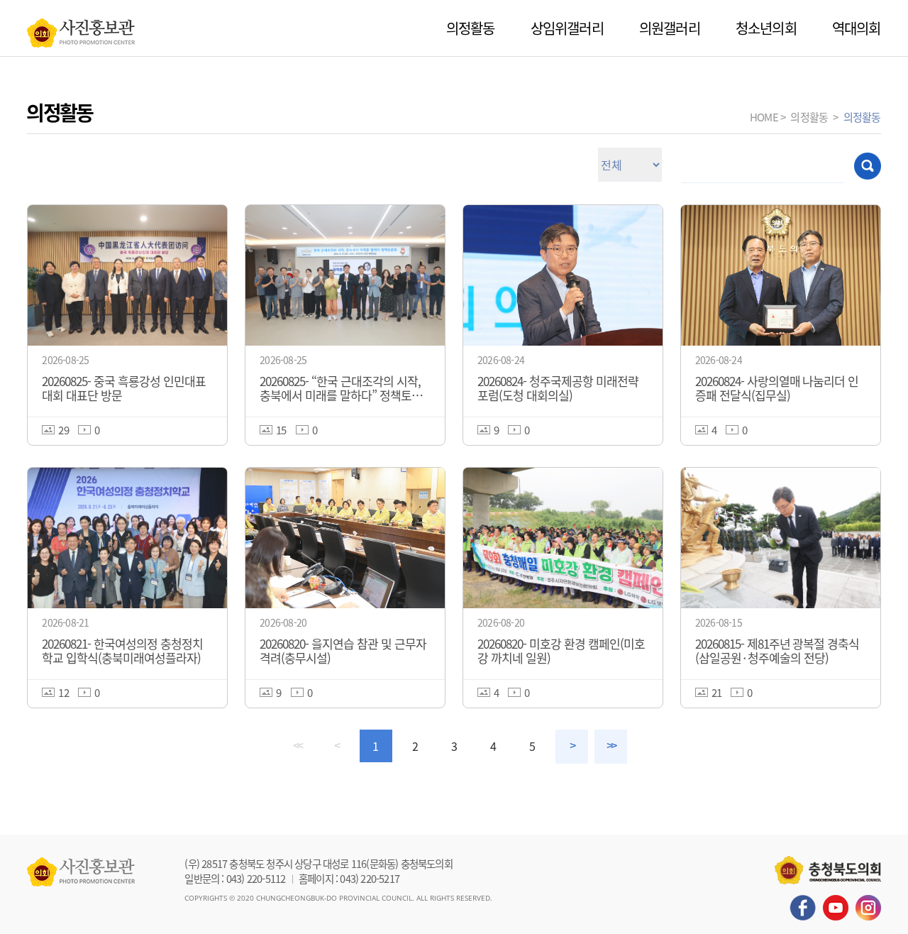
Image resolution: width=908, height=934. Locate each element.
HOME (764, 116)
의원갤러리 (669, 28)
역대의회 (856, 28)
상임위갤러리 (567, 28)
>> (611, 746)
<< (297, 746)
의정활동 (470, 28)
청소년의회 (766, 28)
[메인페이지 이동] (81, 29)
